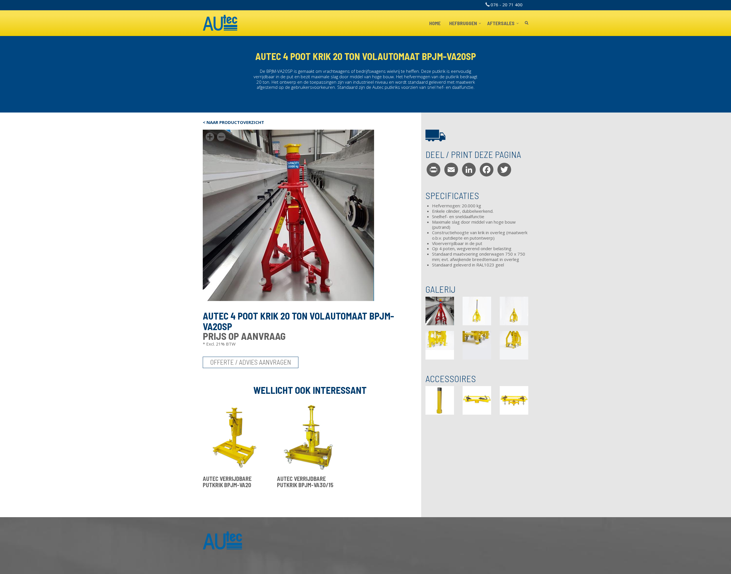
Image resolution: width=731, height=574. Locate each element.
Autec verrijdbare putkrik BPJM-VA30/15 (305, 481)
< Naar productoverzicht (233, 122)
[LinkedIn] (469, 169)
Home (435, 23)
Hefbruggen (463, 23)
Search (527, 23)
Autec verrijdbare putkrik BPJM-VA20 (227, 481)
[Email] (451, 169)
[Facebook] (486, 169)
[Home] (220, 23)
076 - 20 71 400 (507, 4)
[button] (439, 311)
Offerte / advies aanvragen (250, 362)
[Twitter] (504, 169)
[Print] (433, 169)
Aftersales (501, 23)
